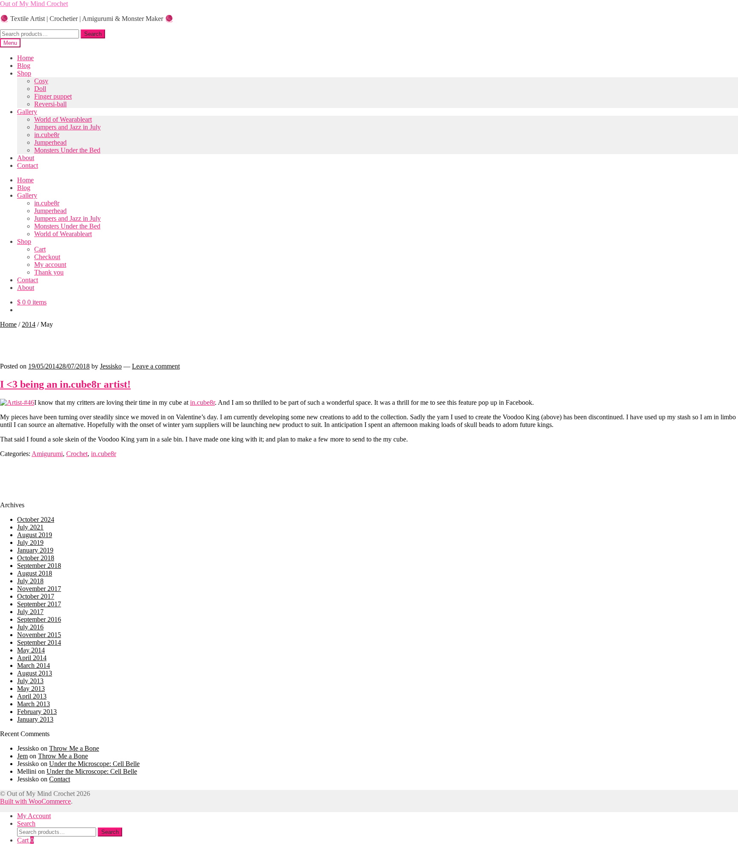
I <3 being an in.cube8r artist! (65, 384)
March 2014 (33, 665)
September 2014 (39, 642)
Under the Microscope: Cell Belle (94, 763)
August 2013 (34, 673)
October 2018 (35, 557)
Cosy (41, 81)
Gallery (27, 111)
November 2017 (39, 588)
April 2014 (32, 657)
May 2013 (31, 688)
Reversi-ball (50, 104)
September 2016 (39, 619)
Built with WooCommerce (35, 801)
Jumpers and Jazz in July (67, 127)
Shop (24, 73)
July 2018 (30, 581)
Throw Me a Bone (74, 748)
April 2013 (32, 696)
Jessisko (111, 366)
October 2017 (35, 596)
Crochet (77, 453)
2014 (28, 324)
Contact (27, 165)
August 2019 (34, 534)
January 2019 (35, 550)
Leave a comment (156, 366)
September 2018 (39, 565)
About (25, 157)
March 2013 (33, 704)
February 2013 (37, 711)
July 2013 (30, 680)
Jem (22, 756)
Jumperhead (50, 142)
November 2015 (39, 634)
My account (50, 264)
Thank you (49, 272)
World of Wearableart (63, 119)
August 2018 (34, 573)
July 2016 (30, 627)
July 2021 (30, 527)
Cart (40, 249)
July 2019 (30, 542)
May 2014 (31, 650)
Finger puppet (53, 96)
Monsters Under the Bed (67, 150)
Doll (40, 88)
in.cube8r (46, 134)
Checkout (47, 256)
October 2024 (35, 519)
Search (93, 34)
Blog (23, 65)
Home (25, 57)
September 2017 (39, 604)
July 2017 (30, 611)
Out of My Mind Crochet (34, 3)
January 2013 (35, 719)
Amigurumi (47, 453)
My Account (34, 815)
